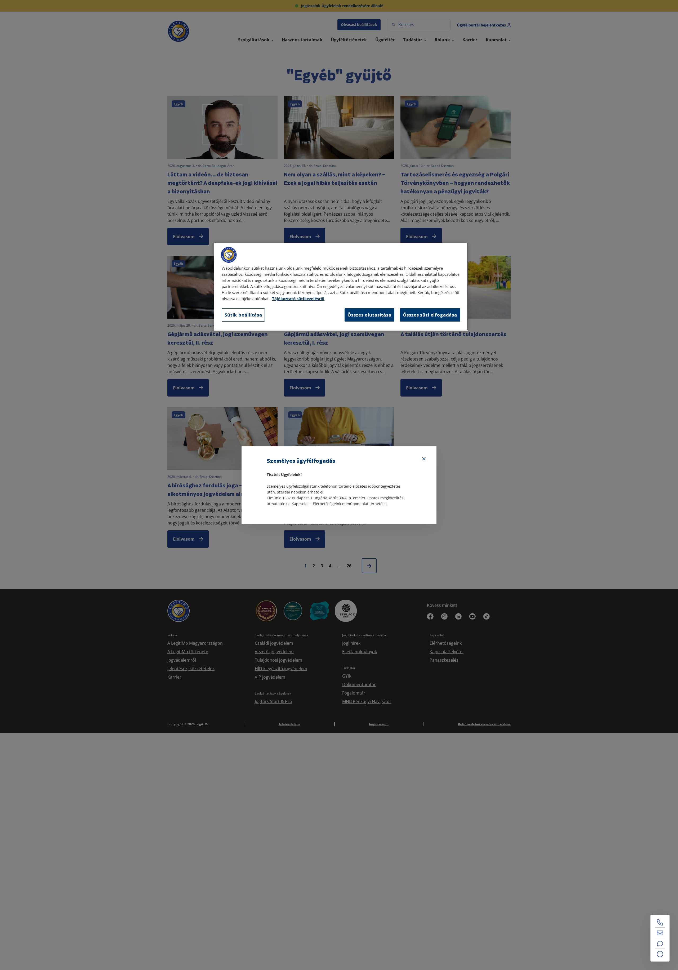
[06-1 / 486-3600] (660, 922)
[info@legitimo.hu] (660, 933)
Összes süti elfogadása (430, 315)
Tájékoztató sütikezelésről (298, 298)
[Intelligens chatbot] (660, 943)
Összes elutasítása (369, 315)
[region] (341, 287)
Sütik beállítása (243, 315)
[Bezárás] (424, 459)
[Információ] (660, 954)
